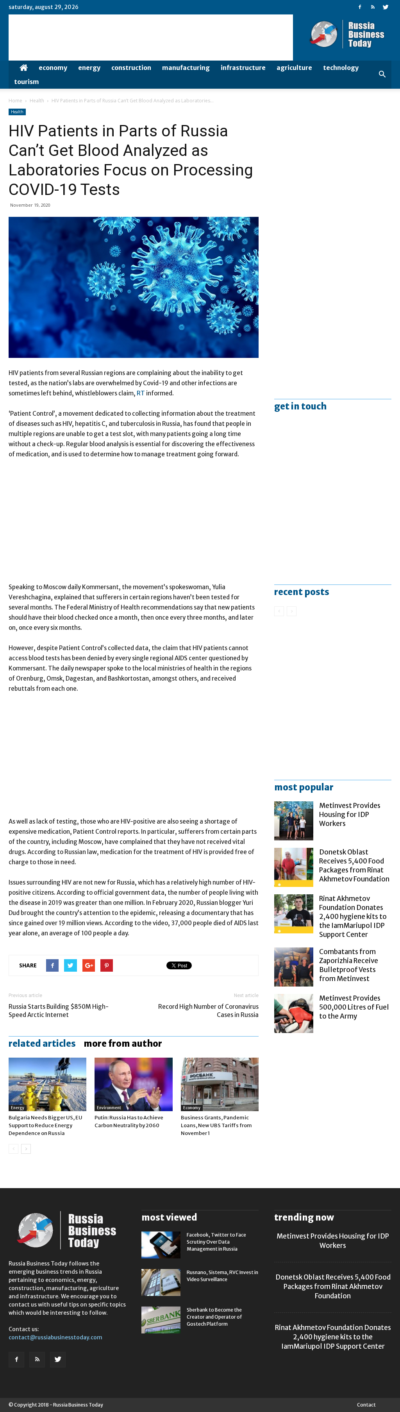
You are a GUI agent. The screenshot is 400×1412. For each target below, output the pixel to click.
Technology (341, 67)
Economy (53, 67)
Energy (89, 67)
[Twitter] (385, 7)
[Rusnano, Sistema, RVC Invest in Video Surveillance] (160, 1282)
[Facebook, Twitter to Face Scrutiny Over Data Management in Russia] (160, 1244)
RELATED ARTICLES (42, 1043)
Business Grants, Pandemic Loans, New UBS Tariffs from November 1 (216, 1125)
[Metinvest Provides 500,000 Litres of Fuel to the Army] (293, 1013)
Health (37, 100)
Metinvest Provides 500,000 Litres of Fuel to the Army (354, 1007)
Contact (366, 1405)
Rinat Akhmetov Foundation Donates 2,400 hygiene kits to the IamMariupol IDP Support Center (353, 916)
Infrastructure (243, 67)
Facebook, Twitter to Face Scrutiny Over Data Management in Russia (216, 1242)
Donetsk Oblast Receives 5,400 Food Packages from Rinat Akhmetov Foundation (354, 865)
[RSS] (373, 7)
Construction (131, 67)
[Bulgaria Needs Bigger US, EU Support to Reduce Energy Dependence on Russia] (47, 1084)
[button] (382, 74)
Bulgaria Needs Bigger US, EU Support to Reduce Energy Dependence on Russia (45, 1125)
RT (141, 393)
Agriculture (294, 67)
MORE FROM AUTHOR (123, 1043)
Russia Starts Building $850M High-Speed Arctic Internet (59, 1011)
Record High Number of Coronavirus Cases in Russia (208, 1011)
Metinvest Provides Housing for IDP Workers (349, 814)
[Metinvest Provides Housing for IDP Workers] (293, 820)
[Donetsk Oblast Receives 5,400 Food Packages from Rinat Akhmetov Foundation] (293, 867)
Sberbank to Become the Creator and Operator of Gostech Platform (214, 1317)
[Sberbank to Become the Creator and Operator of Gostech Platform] (160, 1320)
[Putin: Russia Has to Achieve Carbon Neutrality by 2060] (133, 1084)
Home (15, 100)
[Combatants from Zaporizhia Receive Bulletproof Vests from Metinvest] (293, 967)
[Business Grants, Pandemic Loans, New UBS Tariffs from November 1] (220, 1084)
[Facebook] (360, 7)
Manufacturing (186, 67)
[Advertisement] (134, 524)
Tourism (26, 82)
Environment (109, 1107)
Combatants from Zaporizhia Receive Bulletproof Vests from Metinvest (348, 965)
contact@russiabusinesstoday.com (55, 1337)
